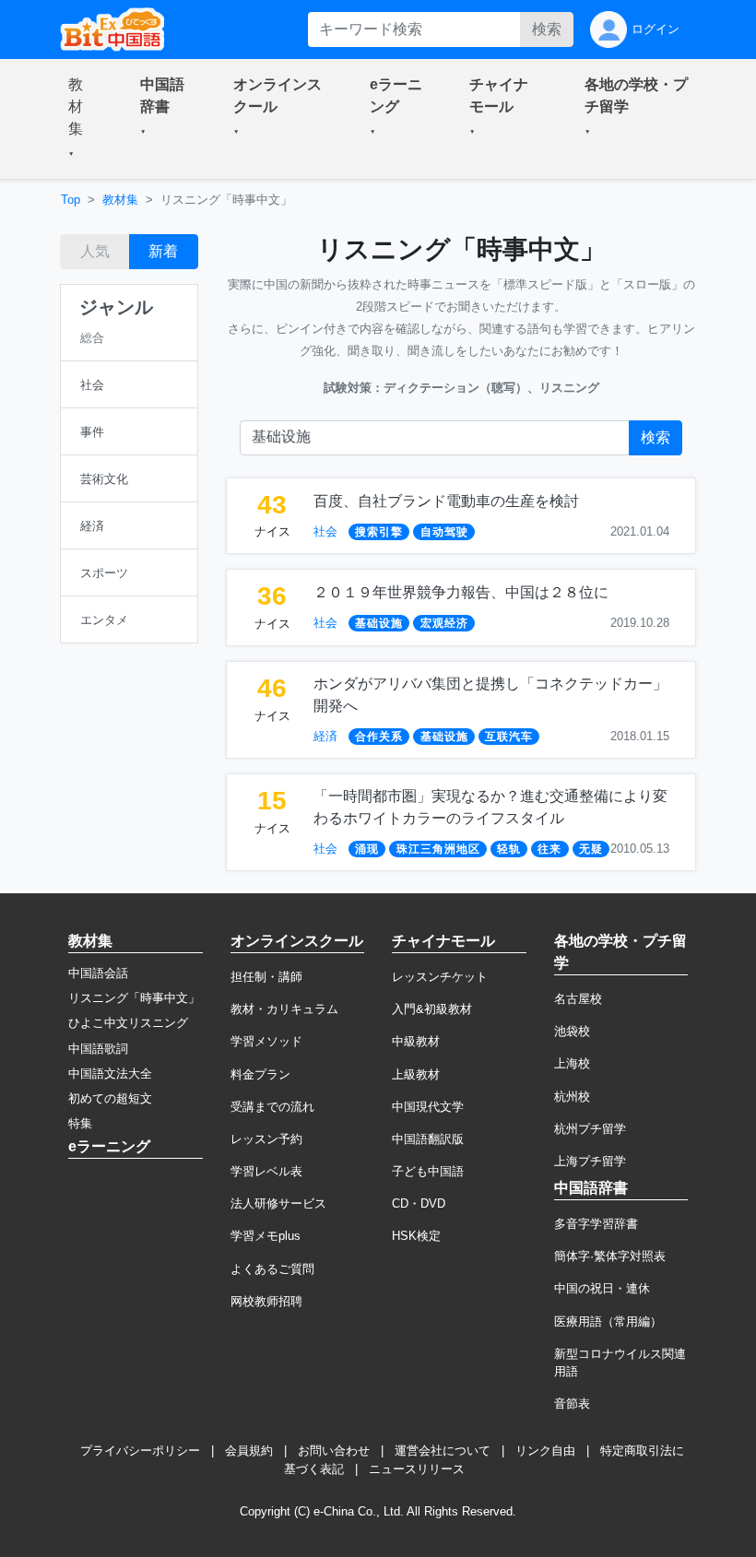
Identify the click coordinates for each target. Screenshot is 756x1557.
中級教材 (416, 1041)
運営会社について (442, 1450)
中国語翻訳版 (428, 1139)
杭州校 (572, 1096)
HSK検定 (416, 1236)
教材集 (120, 199)
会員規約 (249, 1450)
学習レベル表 (266, 1171)
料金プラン (260, 1074)
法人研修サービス (278, 1203)
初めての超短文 (110, 1098)
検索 (546, 29)
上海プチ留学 (590, 1161)
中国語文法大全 (110, 1073)
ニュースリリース (417, 1469)
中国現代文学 (428, 1107)
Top (70, 199)
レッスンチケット (440, 977)
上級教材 (416, 1074)
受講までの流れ (272, 1107)
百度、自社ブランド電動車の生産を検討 (446, 501)
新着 (163, 251)
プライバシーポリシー (140, 1450)
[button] (82, 119)
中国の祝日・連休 (602, 1288)
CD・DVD (418, 1203)
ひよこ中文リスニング (128, 1023)
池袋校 (572, 1031)
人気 (95, 251)
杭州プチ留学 (590, 1129)
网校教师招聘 (266, 1301)
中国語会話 (98, 973)
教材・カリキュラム (284, 1009)
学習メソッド (266, 1041)
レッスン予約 (266, 1139)
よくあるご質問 (272, 1269)
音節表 (572, 1403)
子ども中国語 (428, 1171)
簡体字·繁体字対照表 (610, 1256)
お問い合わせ (334, 1450)
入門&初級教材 (432, 1009)
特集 (80, 1123)
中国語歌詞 (98, 1049)
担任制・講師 (266, 977)
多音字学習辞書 (596, 1224)
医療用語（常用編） (608, 1321)
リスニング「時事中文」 (134, 998)
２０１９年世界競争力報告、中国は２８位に (460, 592)
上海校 (572, 1063)
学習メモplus (265, 1236)
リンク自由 (545, 1450)
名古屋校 (578, 999)
